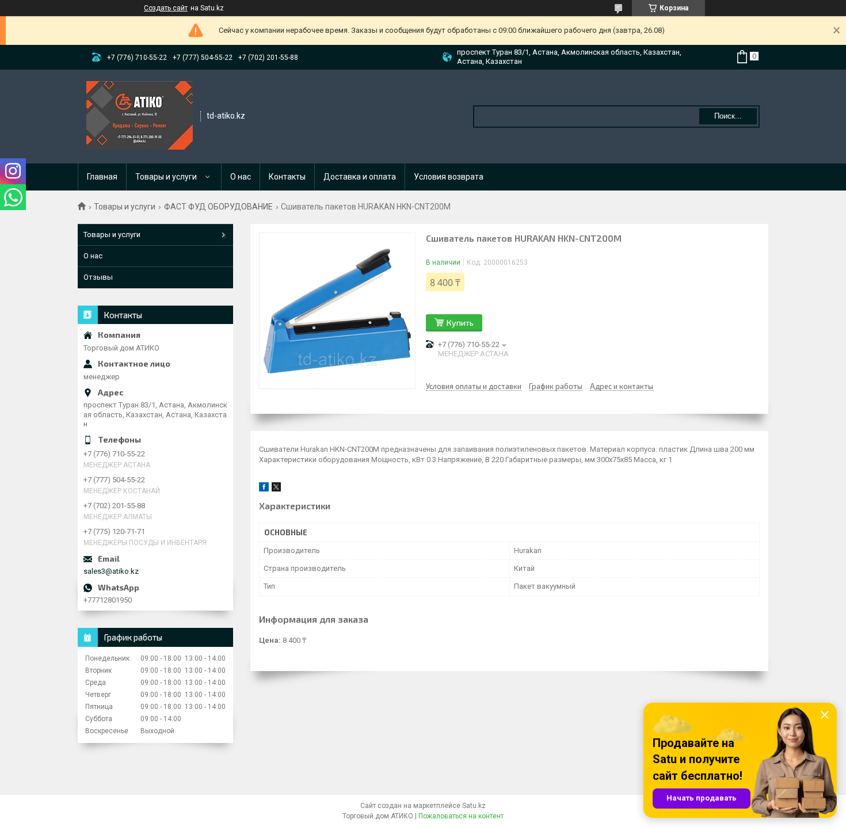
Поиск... (728, 116)
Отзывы (98, 277)
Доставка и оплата (359, 176)
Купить (460, 322)
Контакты (287, 176)
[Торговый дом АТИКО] (139, 115)
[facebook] (264, 489)
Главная (102, 176)
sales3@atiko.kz (111, 571)
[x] (276, 489)
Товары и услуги (166, 176)
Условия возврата (448, 176)
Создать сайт (166, 8)
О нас (240, 176)
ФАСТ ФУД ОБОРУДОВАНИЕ (218, 206)
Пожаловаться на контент (461, 816)
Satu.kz (474, 806)
